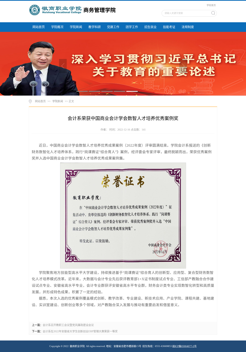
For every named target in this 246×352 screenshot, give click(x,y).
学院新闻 (76, 27)
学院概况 (57, 27)
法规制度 (188, 27)
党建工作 (113, 27)
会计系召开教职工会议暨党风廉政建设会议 (68, 325)
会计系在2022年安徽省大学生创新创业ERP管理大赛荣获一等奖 (80, 331)
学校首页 (211, 5)
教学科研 (94, 27)
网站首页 (38, 27)
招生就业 (150, 27)
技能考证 (169, 27)
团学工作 (132, 27)
